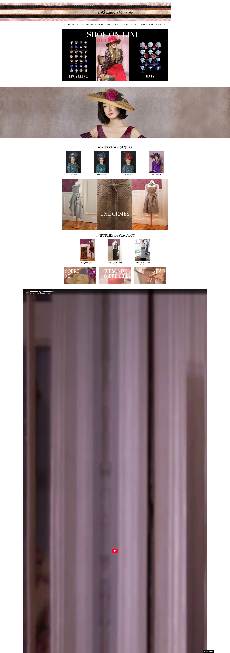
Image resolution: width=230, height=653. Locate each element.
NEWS (143, 24)
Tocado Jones (73, 174)
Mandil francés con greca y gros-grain (143, 263)
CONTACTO (158, 24)
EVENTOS (125, 24)
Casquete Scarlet (129, 174)
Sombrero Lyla (156, 174)
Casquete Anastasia (101, 174)
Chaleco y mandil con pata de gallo (115, 263)
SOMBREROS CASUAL (89, 24)
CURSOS (108, 24)
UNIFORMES (116, 24)
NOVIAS (101, 24)
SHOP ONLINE (134, 24)
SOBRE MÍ (149, 24)
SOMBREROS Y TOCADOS (72, 24)
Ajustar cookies (208, 651)
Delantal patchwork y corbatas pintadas (87, 263)
